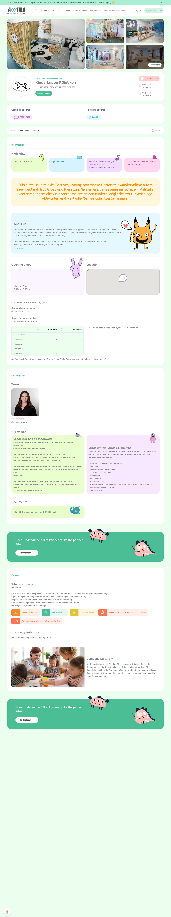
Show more (18, 248)
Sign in (138, 10)
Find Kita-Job (95, 10)
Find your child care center (76, 10)
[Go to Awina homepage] (16, 11)
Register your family (154, 10)
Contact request (43, 93)
